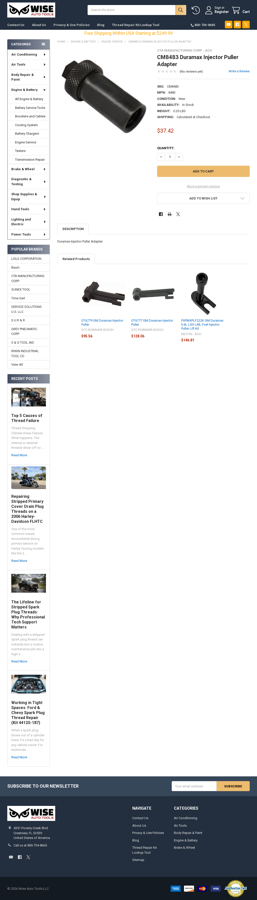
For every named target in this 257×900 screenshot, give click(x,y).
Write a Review (239, 71)
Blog (100, 25)
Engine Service (25, 142)
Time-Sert (18, 298)
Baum (15, 267)
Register (222, 12)
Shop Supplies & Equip (24, 196)
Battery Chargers (27, 133)
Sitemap (138, 860)
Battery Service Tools (30, 108)
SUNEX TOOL (20, 289)
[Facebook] (237, 24)
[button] (203, 198)
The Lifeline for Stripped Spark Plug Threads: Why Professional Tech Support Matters (28, 614)
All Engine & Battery (29, 99)
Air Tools (18, 64)
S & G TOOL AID (22, 342)
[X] (245, 24)
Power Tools (21, 234)
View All (17, 364)
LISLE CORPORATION (26, 259)
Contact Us (15, 25)
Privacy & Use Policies (71, 25)
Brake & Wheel (23, 169)
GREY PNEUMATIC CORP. (24, 331)
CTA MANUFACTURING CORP (27, 278)
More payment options (203, 186)
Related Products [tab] (76, 259)
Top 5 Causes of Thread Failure (26, 418)
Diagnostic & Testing (21, 181)
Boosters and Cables (30, 116)
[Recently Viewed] (196, 10)
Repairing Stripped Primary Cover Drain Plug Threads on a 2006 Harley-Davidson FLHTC (27, 509)
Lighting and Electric (21, 221)
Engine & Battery (24, 90)
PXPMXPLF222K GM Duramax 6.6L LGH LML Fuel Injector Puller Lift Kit (202, 325)
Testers (20, 151)
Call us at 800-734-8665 (30, 845)
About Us (39, 25)
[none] (103, 95)
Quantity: (165, 148)
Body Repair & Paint (22, 77)
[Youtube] (228, 24)
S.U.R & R (18, 320)
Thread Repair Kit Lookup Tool (135, 25)
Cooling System (26, 125)
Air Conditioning (24, 54)
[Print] (169, 214)
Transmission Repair (30, 159)
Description (73, 229)
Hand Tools (20, 209)
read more (19, 455)
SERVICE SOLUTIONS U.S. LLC (26, 309)
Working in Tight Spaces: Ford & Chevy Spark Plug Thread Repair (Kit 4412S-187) (28, 712)
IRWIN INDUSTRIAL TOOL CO (25, 353)
